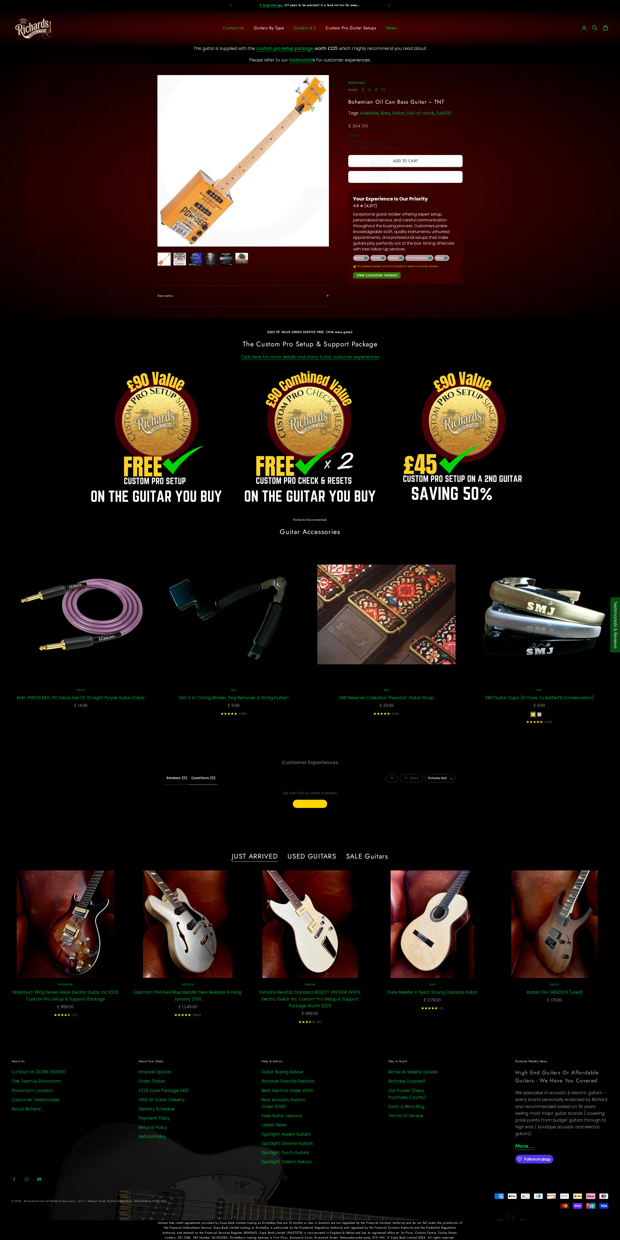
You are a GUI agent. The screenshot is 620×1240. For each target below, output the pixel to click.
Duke (432, 984)
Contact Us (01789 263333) (39, 1072)
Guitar (398, 113)
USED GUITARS (311, 856)
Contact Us (233, 28)
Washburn (65, 984)
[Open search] (392, 778)
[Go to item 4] (210, 259)
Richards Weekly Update (413, 1072)
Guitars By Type (269, 28)
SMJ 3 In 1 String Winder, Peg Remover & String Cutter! (234, 698)
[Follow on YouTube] (39, 1179)
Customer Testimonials (36, 1100)
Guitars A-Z (305, 28)
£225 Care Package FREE (164, 1090)
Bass (385, 113)
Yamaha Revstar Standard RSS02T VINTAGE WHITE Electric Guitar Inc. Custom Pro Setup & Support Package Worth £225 (310, 999)
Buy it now (405, 176)
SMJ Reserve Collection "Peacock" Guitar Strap (386, 698)
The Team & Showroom (36, 1081)
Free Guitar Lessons (282, 1116)
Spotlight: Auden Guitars (286, 1134)
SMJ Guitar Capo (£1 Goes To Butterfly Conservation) (539, 698)
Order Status (152, 1081)
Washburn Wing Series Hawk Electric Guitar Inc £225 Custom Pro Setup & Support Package (65, 995)
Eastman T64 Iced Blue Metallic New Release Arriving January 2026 (187, 995)
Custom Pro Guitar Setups (351, 28)
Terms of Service (405, 1116)
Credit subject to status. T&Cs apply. (374, 148)
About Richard (26, 1109)
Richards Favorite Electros (288, 1081)
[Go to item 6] (241, 258)
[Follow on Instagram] (26, 1179)
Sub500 (443, 113)
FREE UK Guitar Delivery (162, 1100)
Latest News (274, 1125)
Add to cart (405, 161)
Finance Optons (155, 1072)
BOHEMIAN (356, 83)
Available (369, 113)
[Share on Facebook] (363, 90)
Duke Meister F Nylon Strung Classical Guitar (432, 992)
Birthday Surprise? (407, 1081)
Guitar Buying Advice (282, 1072)
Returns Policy (153, 1127)
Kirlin (81, 690)
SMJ (233, 690)
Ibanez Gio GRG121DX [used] (554, 992)
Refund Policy (152, 1136)
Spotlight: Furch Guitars (285, 1152)
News (391, 28)
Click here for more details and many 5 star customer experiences (310, 357)
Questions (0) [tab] (203, 777)
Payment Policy (154, 1118)
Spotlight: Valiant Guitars (287, 1162)
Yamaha (310, 984)
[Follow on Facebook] (14, 1179)
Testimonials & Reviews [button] (615, 625)
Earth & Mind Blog (406, 1106)
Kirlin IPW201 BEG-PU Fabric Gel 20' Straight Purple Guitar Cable (81, 698)
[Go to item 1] (164, 259)
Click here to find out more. (367, 141)
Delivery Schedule (157, 1109)
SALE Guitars (367, 856)
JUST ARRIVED (255, 856)
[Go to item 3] (195, 259)
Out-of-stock (420, 113)
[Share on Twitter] (370, 90)
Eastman (188, 984)
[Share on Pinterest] (376, 90)
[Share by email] (383, 90)
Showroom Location (32, 1090)
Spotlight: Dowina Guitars (287, 1143)
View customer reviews (376, 275)
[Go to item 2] (179, 259)
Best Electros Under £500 (287, 1090)
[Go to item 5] (226, 259)
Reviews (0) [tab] (177, 777)
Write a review (310, 803)
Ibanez (554, 984)
